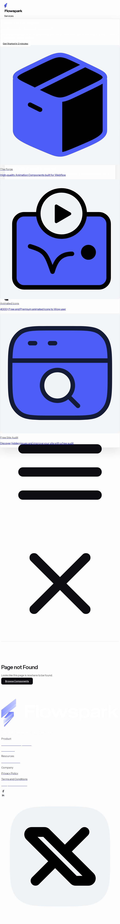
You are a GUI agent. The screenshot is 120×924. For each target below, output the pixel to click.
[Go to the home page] (60, 8)
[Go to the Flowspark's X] (60, 857)
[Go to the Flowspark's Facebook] (60, 791)
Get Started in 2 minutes (15, 43)
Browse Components (17, 681)
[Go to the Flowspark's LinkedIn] (60, 795)
